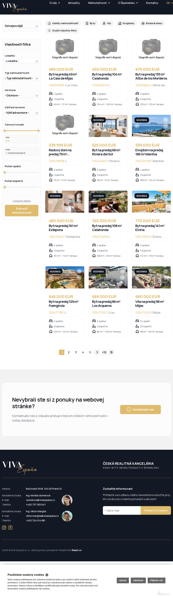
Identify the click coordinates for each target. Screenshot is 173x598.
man (77, 550)
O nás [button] (53, 3)
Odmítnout (138, 580)
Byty (92, 23)
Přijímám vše (156, 580)
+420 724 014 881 (35, 520)
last (111, 352)
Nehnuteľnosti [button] (97, 3)
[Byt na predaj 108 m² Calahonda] (108, 202)
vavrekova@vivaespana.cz (40, 500)
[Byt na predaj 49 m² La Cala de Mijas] (64, 50)
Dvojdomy (128, 23)
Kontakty (152, 3)
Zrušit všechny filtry (64, 30)
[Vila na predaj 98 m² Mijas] (151, 277)
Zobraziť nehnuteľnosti (21, 210)
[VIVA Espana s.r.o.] (14, 8)
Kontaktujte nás (143, 409)
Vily (109, 23)
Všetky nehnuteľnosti (65, 23)
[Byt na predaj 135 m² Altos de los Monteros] (151, 50)
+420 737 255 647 (36, 504)
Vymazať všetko (22, 200)
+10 (104, 352)
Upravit (122, 580)
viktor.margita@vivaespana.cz (42, 515)
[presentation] (93, 125)
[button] (22, 25)
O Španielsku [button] (126, 3)
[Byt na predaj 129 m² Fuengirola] (64, 277)
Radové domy (154, 23)
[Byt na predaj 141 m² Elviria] (151, 202)
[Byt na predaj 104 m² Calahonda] (108, 50)
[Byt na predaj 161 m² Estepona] (64, 202)
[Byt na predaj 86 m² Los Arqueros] (108, 277)
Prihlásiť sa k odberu (156, 510)
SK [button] (168, 3)
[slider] (4, 130)
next (97, 352)
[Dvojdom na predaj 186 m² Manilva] (151, 126)
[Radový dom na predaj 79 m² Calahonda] (64, 126)
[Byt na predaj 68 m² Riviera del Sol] (108, 126)
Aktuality (74, 3)
